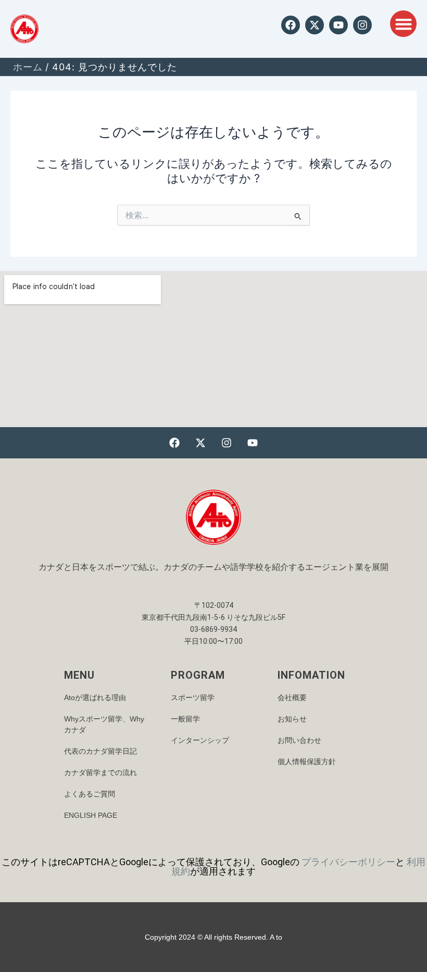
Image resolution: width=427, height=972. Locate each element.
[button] (403, 23)
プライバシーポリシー (348, 861)
